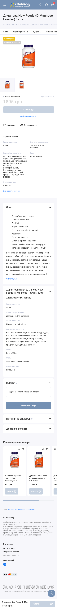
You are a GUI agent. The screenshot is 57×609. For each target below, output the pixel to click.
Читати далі (11, 279)
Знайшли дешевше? (28, 116)
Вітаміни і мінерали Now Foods (21, 509)
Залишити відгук (28, 405)
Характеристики (20, 32)
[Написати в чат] (51, 593)
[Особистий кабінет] (46, 4)
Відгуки (37, 32)
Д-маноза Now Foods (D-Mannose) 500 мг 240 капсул (38, 478)
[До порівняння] (19, 449)
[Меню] (4, 5)
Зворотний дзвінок (11, 551)
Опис (5, 32)
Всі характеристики (11, 191)
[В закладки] (23, 449)
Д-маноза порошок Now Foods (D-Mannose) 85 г (13, 478)
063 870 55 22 (9, 548)
